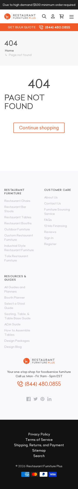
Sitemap (39, 450)
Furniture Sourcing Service (57, 211)
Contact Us (52, 203)
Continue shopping (39, 127)
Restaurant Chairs (17, 201)
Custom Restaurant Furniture (18, 237)
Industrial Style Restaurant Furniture (19, 248)
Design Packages (17, 341)
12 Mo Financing (55, 226)
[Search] (44, 16)
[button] (71, 16)
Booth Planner (14, 297)
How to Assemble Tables (17, 332)
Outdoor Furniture (17, 229)
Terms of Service (39, 440)
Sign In (49, 238)
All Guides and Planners (14, 289)
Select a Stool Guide (14, 306)
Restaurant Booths (18, 223)
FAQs (48, 220)
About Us (51, 197)
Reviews (50, 232)
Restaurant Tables (17, 217)
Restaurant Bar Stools (15, 209)
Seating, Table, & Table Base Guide (17, 316)
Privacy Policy (39, 434)
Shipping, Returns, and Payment (39, 445)
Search (39, 456)
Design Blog (13, 347)
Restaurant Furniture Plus (44, 466)
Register (50, 244)
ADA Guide (12, 324)
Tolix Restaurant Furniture (16, 258)
